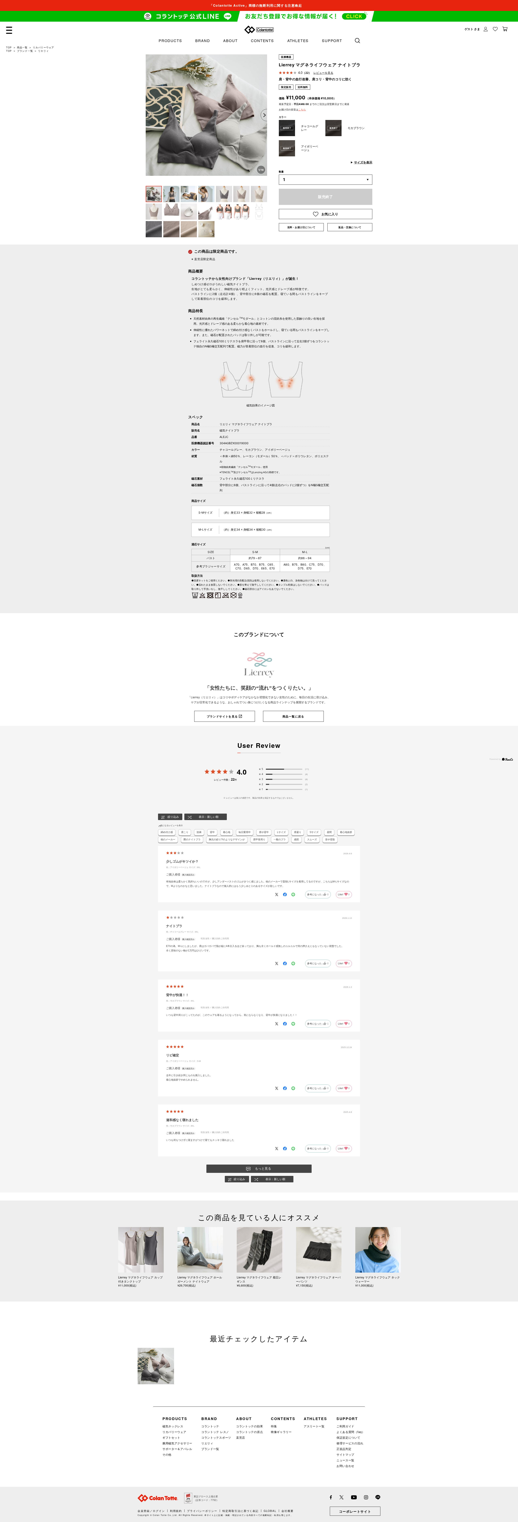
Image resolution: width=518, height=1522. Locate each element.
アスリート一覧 (314, 1426)
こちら (302, 109)
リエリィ (43, 50)
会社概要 (287, 1510)
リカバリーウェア (43, 47)
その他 (166, 1454)
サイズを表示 (363, 162)
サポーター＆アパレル (177, 1449)
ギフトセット (171, 1437)
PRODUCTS (170, 40)
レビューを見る (323, 73)
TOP (9, 47)
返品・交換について (349, 227)
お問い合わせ (345, 1466)
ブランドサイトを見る (222, 716)
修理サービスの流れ (349, 1443)
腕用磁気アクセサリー (177, 1443)
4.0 (241, 772)
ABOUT (230, 40)
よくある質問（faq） (350, 1432)
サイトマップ (345, 1454)
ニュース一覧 (345, 1460)
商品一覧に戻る (293, 716)
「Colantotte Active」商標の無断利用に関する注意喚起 (255, 5)
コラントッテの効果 (249, 1426)
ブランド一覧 (25, 50)
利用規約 (176, 1510)
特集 (274, 1426)
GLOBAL (270, 1510)
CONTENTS (262, 40)
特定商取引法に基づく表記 (240, 1510)
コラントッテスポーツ (216, 1437)
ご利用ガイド (345, 1426)
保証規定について (348, 1437)
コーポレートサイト (355, 1511)
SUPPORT (332, 40)
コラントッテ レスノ (215, 1432)
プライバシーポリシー (202, 1510)
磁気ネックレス (172, 1426)
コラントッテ (210, 1426)
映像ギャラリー (281, 1432)
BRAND (202, 40)
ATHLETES (298, 40)
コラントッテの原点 (249, 1432)
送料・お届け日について (301, 227)
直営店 (240, 1437)
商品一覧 (22, 47)
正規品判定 (343, 1449)
